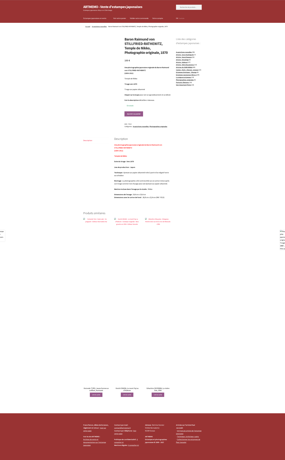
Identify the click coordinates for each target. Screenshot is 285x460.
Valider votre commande (139, 18)
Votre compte (157, 18)
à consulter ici (133, 445)
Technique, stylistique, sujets (188, 436)
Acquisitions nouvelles (99, 26)
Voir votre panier (119, 18)
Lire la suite (96, 395)
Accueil (87, 26)
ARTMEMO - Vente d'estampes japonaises (112, 7)
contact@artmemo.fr (122, 428)
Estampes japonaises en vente (94, 18)
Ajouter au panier (134, 114)
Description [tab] (87, 140)
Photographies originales (158, 126)
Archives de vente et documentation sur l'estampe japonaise (94, 442)
